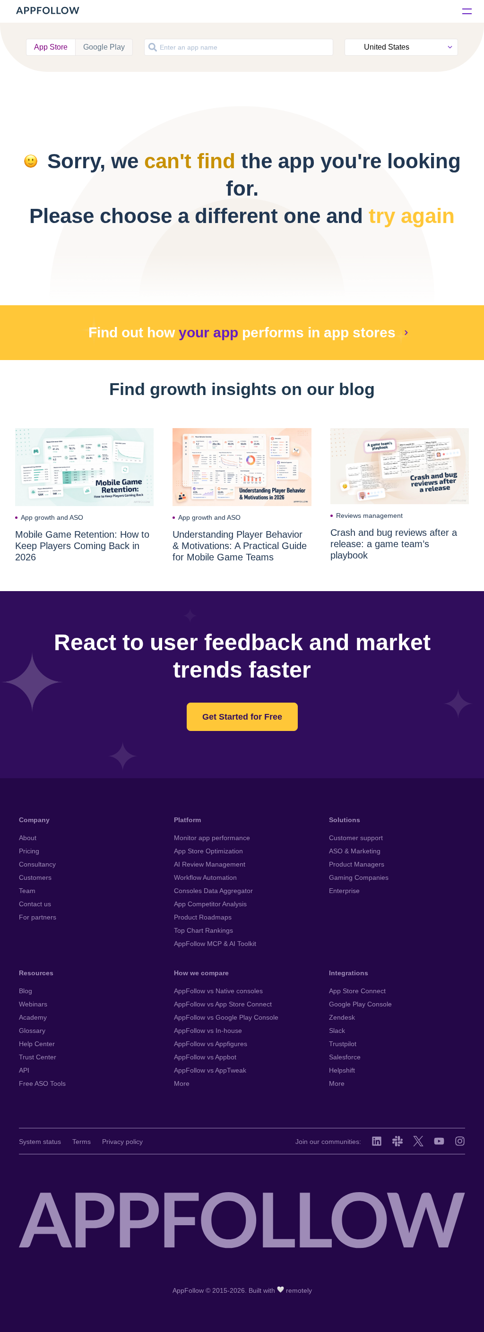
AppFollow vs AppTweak (210, 1070)
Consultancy (37, 864)
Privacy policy (122, 1141)
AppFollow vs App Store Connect (223, 1004)
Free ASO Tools (42, 1083)
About (27, 838)
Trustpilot (342, 1044)
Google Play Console (360, 1004)
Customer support (356, 838)
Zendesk (342, 1017)
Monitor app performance (212, 838)
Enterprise (344, 890)
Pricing (29, 851)
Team (27, 890)
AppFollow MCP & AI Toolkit (215, 943)
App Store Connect (357, 991)
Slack (337, 1030)
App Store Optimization (208, 851)
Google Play (104, 47)
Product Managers (356, 864)
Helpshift (342, 1070)
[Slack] (397, 1141)
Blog (25, 991)
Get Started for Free (242, 717)
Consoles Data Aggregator (213, 890)
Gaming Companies (359, 877)
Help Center (37, 1044)
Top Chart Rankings (203, 930)
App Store (51, 47)
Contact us (35, 904)
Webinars (33, 1004)
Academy (33, 1017)
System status (40, 1141)
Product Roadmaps (203, 917)
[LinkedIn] (377, 1141)
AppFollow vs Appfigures (210, 1044)
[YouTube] (439, 1141)
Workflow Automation (205, 877)
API (24, 1070)
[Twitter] (418, 1141)
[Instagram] (460, 1141)
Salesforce (345, 1057)
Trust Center (37, 1057)
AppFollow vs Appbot (205, 1057)
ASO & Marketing (354, 851)
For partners (37, 917)
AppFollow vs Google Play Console (226, 1017)
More (182, 1083)
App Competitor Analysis (210, 904)
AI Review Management (209, 864)
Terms (81, 1141)
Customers (35, 877)
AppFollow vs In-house (208, 1030)
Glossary (32, 1030)
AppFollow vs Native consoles (218, 991)
